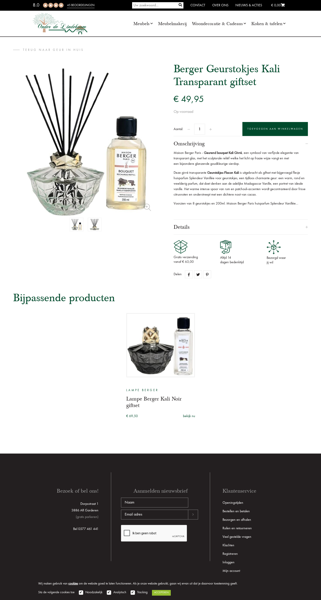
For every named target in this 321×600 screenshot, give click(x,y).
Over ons (220, 5)
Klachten (228, 545)
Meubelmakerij (172, 23)
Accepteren (161, 592)
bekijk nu (189, 416)
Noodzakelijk (93, 592)
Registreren (230, 554)
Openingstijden (233, 503)
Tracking (142, 592)
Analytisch (119, 592)
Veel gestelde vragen (237, 537)
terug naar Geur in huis (53, 50)
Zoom (147, 207)
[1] (180, 5)
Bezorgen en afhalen (237, 520)
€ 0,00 (276, 5)
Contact (197, 5)
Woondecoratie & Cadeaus (217, 23)
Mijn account (231, 571)
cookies (73, 583)
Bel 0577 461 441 (85, 529)
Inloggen (229, 562)
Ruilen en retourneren (237, 528)
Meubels (141, 23)
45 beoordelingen (81, 5)
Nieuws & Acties (248, 5)
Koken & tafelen (266, 23)
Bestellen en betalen (236, 511)
